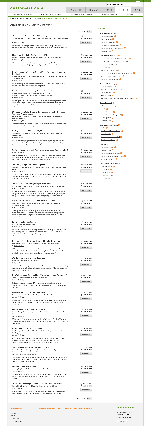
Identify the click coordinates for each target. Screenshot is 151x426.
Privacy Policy (15, 418)
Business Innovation (107, 147)
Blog (137, 10)
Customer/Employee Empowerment (112, 48)
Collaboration (105, 169)
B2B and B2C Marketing (107, 84)
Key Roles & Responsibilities (110, 45)
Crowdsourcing (105, 172)
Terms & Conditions (16, 421)
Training (93, 10)
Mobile (103, 109)
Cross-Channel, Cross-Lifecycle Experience (114, 61)
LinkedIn (124, 421)
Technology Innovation (108, 159)
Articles (123, 10)
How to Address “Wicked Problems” (27, 328)
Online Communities (107, 175)
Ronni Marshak (19, 81)
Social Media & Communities (109, 163)
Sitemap (13, 413)
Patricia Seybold (19, 42)
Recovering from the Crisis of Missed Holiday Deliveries (36, 241)
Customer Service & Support (109, 125)
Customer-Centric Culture (108, 33)
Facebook (118, 421)
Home (12, 18)
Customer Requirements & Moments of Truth (115, 58)
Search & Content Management (111, 115)
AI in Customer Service (108, 140)
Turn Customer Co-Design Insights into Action (31, 347)
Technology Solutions (109, 14)
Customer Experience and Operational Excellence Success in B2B (40, 150)
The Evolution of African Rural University (29, 36)
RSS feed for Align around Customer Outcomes (66, 18)
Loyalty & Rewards (107, 92)
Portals (103, 128)
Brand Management (107, 86)
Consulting (76, 10)
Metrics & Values (106, 39)
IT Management (106, 118)
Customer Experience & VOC (109, 55)
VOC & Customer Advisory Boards (111, 76)
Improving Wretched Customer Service (28, 309)
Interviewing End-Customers (24, 222)
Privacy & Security (107, 112)
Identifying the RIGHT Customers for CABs (30, 55)
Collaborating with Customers (24, 366)
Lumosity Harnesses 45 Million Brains (28, 292)
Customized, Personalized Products (112, 156)
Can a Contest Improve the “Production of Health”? (34, 201)
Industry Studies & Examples (81, 14)
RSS (127, 421)
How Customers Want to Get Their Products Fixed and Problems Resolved (39, 73)
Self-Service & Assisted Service (110, 131)
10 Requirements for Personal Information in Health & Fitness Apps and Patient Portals (38, 113)
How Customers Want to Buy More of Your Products (33, 91)
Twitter (121, 421)
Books (108, 10)
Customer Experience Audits (110, 64)
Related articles (106, 51)
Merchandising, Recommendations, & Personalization (118, 98)
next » (89, 31)
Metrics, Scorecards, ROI (109, 70)
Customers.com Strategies (51, 14)
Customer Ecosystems (108, 42)
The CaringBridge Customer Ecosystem (29, 165)
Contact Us (14, 416)
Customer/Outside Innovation (110, 153)
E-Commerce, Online (107, 106)
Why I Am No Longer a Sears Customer (28, 258)
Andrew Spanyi (19, 152)
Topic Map (130, 14)
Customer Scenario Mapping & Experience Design (117, 73)
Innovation (103, 144)
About (138, 1)
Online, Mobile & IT (106, 103)
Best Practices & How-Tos (22, 14)
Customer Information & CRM (110, 137)
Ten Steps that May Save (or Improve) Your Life (32, 184)
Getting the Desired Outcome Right (27, 131)
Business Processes (107, 36)
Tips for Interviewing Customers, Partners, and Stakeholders (37, 384)
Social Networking (106, 166)
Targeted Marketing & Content (110, 89)
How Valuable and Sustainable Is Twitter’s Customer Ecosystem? (39, 275)
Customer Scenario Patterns (110, 79)
